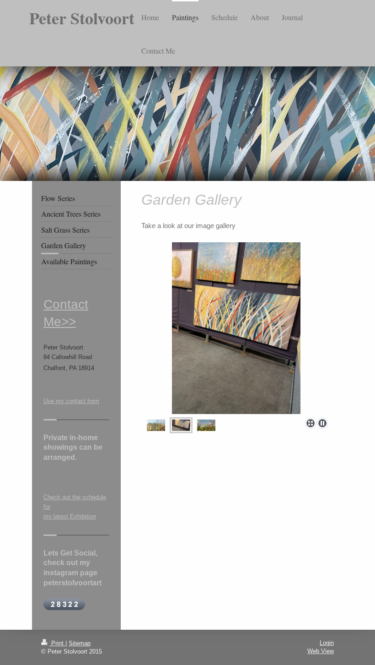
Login (327, 642)
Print (57, 643)
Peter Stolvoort (81, 18)
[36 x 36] (156, 425)
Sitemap (80, 643)
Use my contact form (71, 401)
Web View (320, 651)
